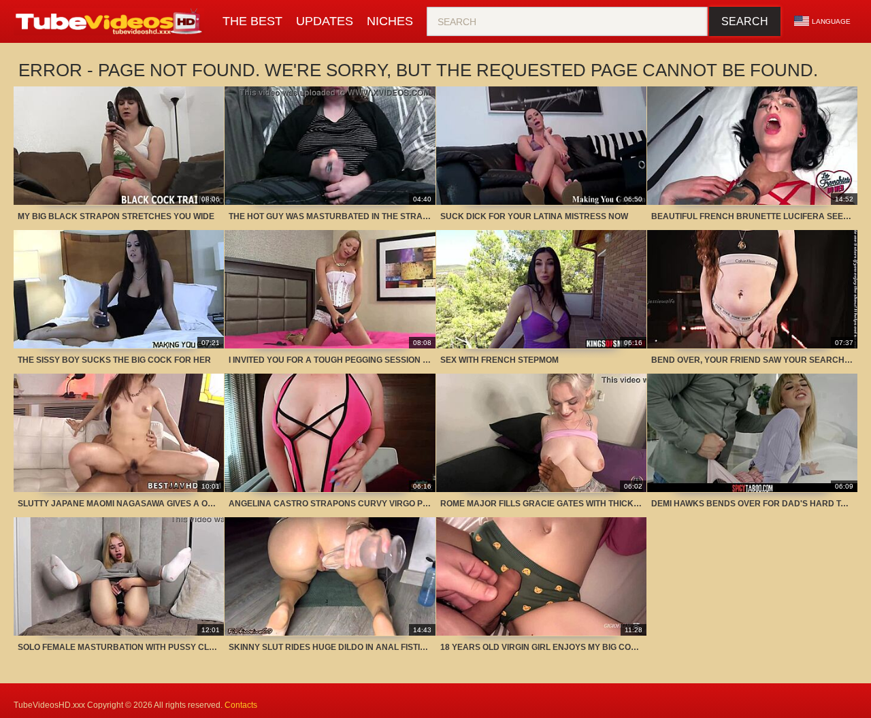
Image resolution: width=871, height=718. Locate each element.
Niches (390, 21)
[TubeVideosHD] (111, 21)
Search (744, 21)
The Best (252, 21)
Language (831, 21)
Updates (324, 21)
